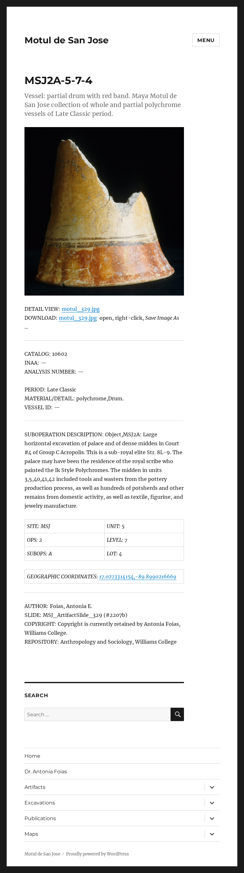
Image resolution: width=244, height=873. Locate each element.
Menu (206, 40)
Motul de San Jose (66, 40)
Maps (31, 834)
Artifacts (34, 787)
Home (32, 756)
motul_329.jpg (81, 309)
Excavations (39, 803)
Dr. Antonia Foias (45, 772)
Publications (40, 818)
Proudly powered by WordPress (97, 854)
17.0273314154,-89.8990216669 (137, 576)
